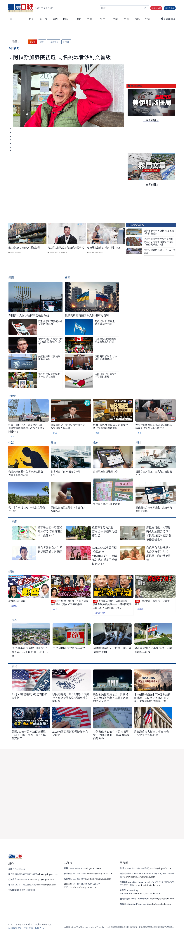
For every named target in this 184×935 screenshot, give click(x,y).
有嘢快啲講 (100, 612)
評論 (11, 571)
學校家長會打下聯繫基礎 (106, 504)
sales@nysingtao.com (47, 874)
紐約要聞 (18, 252)
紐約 (12, 252)
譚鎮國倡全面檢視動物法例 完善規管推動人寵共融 (68, 426)
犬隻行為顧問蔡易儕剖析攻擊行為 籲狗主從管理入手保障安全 (153, 426)
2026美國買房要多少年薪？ (69, 648)
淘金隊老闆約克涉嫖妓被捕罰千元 (66, 247)
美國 (55, 18)
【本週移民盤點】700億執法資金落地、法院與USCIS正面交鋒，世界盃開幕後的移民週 (152, 698)
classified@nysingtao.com (41, 879)
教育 (95, 442)
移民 (137, 18)
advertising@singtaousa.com (99, 873)
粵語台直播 (156, 8)
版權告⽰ (39, 928)
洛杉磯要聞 (99, 252)
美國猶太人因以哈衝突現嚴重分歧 (28, 315)
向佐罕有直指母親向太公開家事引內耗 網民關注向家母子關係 (158, 554)
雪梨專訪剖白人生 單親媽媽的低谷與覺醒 (50, 549)
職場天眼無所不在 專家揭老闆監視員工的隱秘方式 (25, 473)
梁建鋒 (14, 605)
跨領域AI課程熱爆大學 (105, 471)
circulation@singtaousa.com (83, 887)
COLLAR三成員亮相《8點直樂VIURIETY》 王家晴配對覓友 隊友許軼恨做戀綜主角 (104, 556)
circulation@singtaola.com (147, 885)
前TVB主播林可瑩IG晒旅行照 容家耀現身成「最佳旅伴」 (50, 531)
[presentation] (68, 95)
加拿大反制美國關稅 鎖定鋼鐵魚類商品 (106, 340)
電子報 (43, 18)
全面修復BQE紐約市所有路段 (24, 247)
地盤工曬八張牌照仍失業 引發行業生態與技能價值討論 (110, 426)
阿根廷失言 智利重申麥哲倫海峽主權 (106, 322)
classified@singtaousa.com (98, 878)
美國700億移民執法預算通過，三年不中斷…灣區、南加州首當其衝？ (30, 735)
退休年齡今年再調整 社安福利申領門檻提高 (159, 232)
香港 (12, 436)
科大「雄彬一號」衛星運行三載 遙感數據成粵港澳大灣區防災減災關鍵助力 (26, 428)
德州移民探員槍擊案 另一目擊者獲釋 (49, 375)
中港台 (77, 18)
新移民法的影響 (16, 600)
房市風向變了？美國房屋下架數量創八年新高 (153, 650)
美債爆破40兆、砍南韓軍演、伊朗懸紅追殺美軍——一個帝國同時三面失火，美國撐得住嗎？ (112, 604)
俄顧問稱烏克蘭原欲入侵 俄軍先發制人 (88, 315)
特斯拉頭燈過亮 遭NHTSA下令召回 (159, 251)
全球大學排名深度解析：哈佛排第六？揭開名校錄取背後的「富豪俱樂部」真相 (158, 241)
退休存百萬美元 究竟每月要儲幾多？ (154, 473)
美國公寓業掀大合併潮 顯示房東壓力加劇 (112, 650)
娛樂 (115, 18)
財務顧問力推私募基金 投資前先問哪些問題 (154, 509)
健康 (53, 442)
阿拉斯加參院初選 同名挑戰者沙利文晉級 (62, 57)
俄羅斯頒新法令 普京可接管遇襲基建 (106, 357)
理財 (138, 442)
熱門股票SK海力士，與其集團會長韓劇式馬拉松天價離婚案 (69, 602)
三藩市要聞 (63, 252)
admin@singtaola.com (161, 868)
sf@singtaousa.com (92, 868)
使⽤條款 (28, 928)
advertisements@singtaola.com (139, 876)
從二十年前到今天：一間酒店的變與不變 (26, 509)
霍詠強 (140, 609)
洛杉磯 (91, 252)
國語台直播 (169, 8)
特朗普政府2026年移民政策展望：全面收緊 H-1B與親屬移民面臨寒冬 (111, 735)
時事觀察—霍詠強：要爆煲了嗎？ (153, 602)
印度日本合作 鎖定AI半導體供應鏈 (106, 375)
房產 (126, 18)
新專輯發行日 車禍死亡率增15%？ (66, 473)
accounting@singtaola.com (146, 893)
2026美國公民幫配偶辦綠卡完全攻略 (70, 733)
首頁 (31, 18)
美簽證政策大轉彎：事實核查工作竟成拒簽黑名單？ (151, 733)
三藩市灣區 (54, 252)
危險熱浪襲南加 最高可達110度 (103, 247)
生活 (11, 442)
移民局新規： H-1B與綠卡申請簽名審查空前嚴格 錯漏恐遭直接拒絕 (70, 698)
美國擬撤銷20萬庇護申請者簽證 (49, 357)
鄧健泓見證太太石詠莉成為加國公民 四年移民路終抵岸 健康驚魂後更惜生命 (158, 533)
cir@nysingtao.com (46, 884)
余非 (55, 609)
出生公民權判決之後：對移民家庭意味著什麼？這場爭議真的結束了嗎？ (110, 698)
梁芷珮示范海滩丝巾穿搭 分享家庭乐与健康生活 (104, 531)
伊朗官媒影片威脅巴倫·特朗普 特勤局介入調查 (50, 341)
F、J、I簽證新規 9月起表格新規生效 (29, 696)
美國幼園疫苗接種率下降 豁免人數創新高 (68, 509)
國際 (65, 18)
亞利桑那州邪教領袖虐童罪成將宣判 (50, 322)
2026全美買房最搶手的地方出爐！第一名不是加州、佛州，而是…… (30, 652)
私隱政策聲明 (15, 928)
